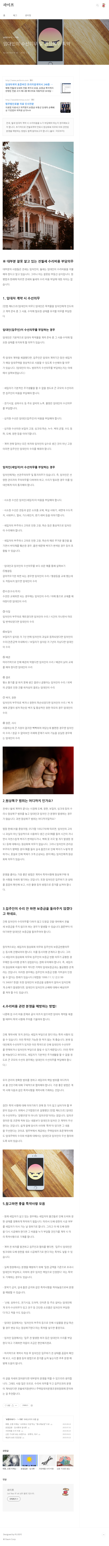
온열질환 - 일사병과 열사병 (16, 1427)
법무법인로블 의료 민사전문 (19, 103)
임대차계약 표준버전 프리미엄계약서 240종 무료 (29, 84)
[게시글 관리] (16, 1405)
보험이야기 (10, 1419)
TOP (104, 1535)
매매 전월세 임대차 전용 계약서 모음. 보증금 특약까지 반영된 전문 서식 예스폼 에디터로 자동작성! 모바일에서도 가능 (29, 89)
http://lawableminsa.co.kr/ (17, 100)
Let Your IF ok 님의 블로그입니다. (21, 1493)
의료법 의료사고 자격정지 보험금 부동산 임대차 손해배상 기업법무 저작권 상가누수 (29, 109)
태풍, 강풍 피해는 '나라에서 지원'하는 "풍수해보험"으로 (27, 1424)
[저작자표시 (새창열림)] (31, 1405)
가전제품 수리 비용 (12, 1430)
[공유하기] (12, 1405)
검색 (98, 5)
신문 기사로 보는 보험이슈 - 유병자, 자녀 (21, 1434)
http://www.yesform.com (16, 80)
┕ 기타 (20, 1419)
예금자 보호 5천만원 (13, 1437)
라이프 (8, 5)
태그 (15, 15)
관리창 (28, 15)
